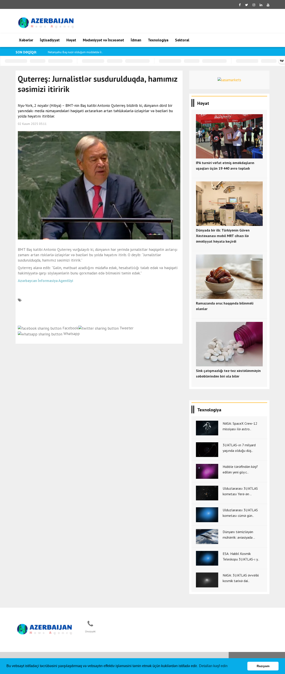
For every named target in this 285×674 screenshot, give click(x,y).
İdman (136, 40)
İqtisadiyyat (50, 40)
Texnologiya (158, 40)
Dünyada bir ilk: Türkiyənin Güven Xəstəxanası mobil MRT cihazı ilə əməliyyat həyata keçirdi (223, 236)
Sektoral (182, 40)
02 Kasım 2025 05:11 (32, 124)
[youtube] (268, 5)
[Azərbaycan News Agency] (45, 628)
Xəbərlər (26, 40)
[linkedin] (261, 5)
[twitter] (246, 5)
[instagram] (253, 5)
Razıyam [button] (263, 666)
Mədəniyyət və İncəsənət (103, 40)
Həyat (71, 40)
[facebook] (240, 5)
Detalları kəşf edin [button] (213, 666)
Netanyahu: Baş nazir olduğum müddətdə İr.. (75, 52)
